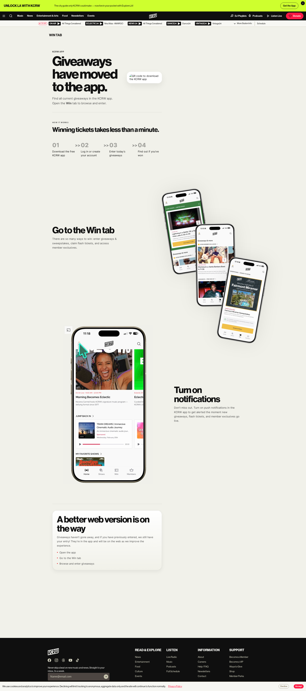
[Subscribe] (106, 676)
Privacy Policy (175, 686)
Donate (297, 16)
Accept (298, 686)
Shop (232, 671)
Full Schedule (173, 671)
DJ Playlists (241, 16)
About (201, 657)
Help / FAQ (203, 666)
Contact (202, 676)
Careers (202, 661)
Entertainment (142, 661)
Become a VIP (236, 661)
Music (20, 15)
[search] (11, 15)
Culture (139, 671)
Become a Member (238, 657)
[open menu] (4, 15)
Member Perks (236, 676)
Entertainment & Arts (47, 15)
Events (91, 15)
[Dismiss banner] (303, 3)
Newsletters (77, 15)
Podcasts (257, 16)
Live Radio (171, 657)
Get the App (289, 5)
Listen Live (276, 16)
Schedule (261, 23)
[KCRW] (53, 654)
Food (65, 15)
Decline (283, 686)
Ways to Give (235, 666)
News (30, 15)
